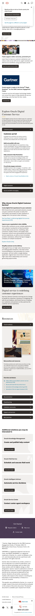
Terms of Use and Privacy (17, 597)
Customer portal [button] (8, 129)
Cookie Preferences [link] (6, 599)
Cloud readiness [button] (8, 324)
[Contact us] (32, 3)
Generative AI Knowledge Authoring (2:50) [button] (16, 387)
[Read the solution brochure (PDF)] (17, 50)
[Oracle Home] (7, 3)
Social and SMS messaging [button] (11, 190)
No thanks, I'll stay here (11, 18)
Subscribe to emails (6, 602)
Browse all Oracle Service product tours (15, 384)
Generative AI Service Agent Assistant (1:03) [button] (16, 389)
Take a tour (27, 527)
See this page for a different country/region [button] (16, 23)
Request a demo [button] (6, 33)
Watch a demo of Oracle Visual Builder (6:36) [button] (17, 176)
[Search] (22, 3)
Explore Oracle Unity (8, 241)
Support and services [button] (9, 412)
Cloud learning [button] (8, 402)
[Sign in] (29, 3)
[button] (3, 3)
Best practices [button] (7, 417)
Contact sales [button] (18, 532)
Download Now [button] (6, 100)
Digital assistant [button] (8, 185)
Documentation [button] (8, 397)
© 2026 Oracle (5, 597)
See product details (9, 449)
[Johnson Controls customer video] (17, 278)
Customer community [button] (10, 407)
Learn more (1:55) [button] (7, 307)
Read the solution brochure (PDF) (10, 66)
